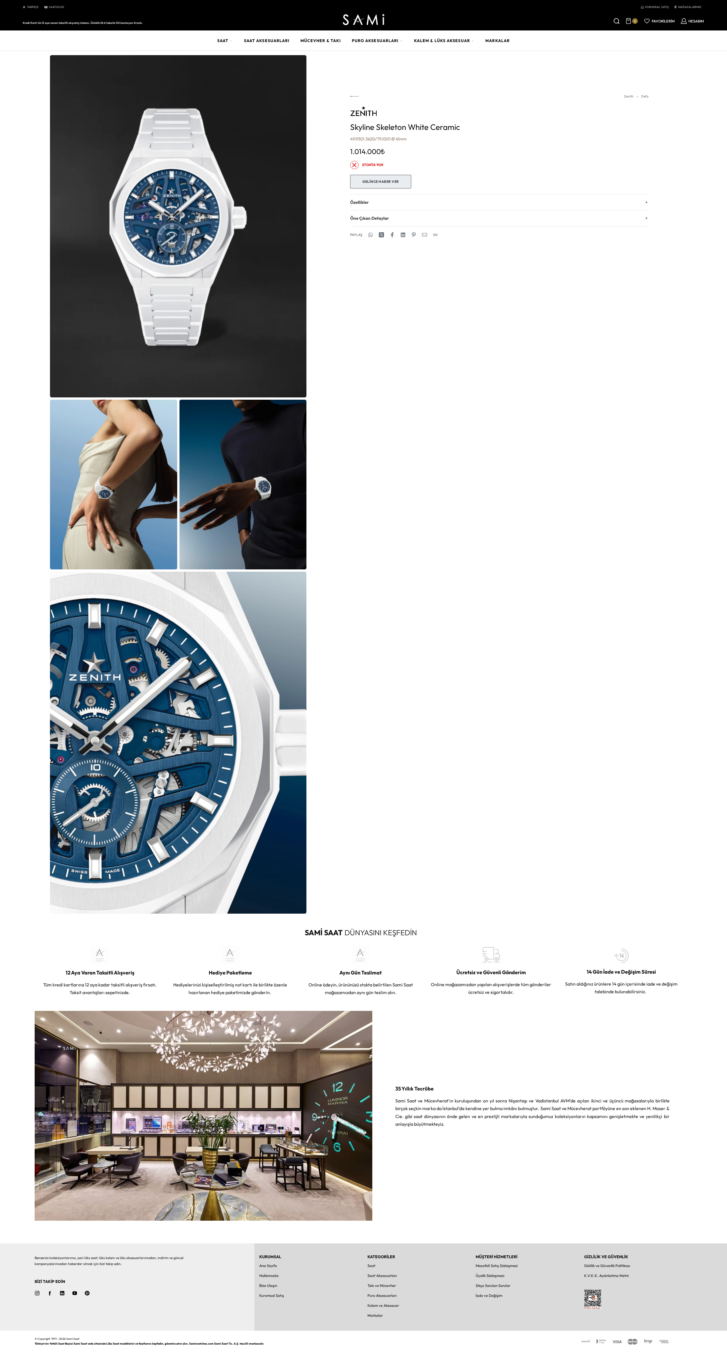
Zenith (629, 96)
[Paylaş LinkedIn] (403, 234)
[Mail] (424, 234)
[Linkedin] (62, 1293)
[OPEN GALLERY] (178, 226)
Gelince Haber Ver (380, 181)
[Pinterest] (87, 1293)
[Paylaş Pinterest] (413, 234)
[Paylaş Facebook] (392, 234)
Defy (645, 96)
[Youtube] (74, 1293)
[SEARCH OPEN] (616, 21)
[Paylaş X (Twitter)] (381, 234)
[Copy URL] (435, 234)
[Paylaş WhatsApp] (370, 234)
